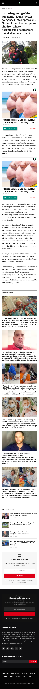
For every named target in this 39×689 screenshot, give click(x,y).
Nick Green (6, 37)
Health (32, 673)
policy (25, 618)
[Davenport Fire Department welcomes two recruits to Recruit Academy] (5, 516)
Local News (15, 673)
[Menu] (3, 3)
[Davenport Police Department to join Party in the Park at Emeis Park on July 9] (5, 525)
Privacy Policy (16, 582)
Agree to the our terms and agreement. (20, 618)
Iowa (5, 676)
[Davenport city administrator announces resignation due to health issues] (5, 534)
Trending (18, 676)
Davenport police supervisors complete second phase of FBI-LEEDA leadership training (22, 543)
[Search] (36, 3)
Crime (11, 676)
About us (19, 679)
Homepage (5, 673)
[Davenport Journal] (19, 3)
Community (25, 673)
